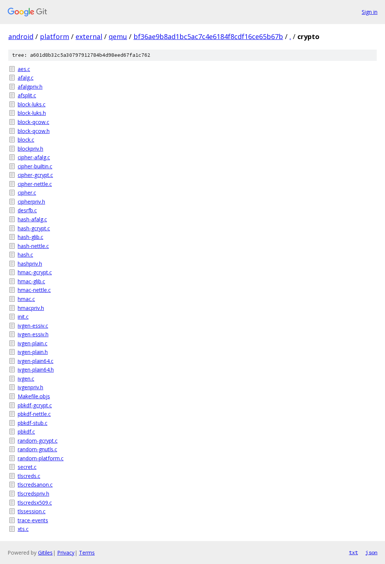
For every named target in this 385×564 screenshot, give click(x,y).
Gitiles (45, 552)
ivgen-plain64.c (35, 360)
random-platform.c (41, 458)
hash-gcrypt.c (34, 228)
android (20, 36)
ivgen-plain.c (32, 343)
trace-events (33, 520)
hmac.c (26, 298)
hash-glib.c (30, 236)
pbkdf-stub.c (32, 422)
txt (353, 552)
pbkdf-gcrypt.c (35, 405)
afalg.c (25, 77)
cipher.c (27, 192)
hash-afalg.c (32, 219)
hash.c (25, 254)
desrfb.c (27, 210)
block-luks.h (32, 112)
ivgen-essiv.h (33, 334)
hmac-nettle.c (34, 289)
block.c (26, 139)
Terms (87, 552)
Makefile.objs (34, 396)
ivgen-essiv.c (33, 325)
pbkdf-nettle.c (34, 413)
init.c (23, 316)
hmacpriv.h (31, 307)
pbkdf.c (26, 431)
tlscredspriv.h (33, 493)
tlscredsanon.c (35, 484)
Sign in (369, 11)
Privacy (65, 552)
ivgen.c (26, 378)
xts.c (23, 528)
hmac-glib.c (31, 281)
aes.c (24, 69)
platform (54, 36)
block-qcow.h (34, 131)
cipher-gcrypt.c (35, 174)
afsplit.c (27, 95)
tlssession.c (31, 511)
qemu (118, 36)
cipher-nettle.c (35, 183)
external (89, 36)
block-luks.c (31, 104)
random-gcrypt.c (38, 440)
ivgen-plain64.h (36, 369)
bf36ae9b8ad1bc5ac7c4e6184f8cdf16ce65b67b (208, 36)
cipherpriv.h (31, 201)
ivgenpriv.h (30, 387)
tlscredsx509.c (35, 502)
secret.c (27, 466)
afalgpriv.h (30, 86)
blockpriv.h (30, 148)
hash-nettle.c (33, 245)
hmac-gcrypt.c (35, 272)
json (371, 552)
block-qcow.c (33, 122)
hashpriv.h (30, 263)
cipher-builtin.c (35, 166)
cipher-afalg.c (34, 157)
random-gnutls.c (37, 449)
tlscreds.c (29, 475)
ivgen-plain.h (33, 351)
